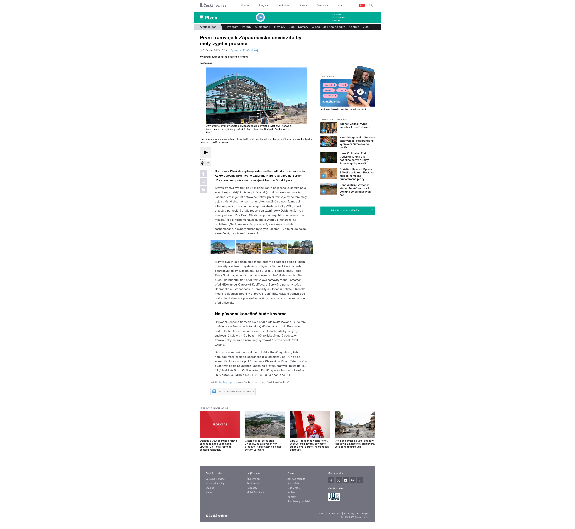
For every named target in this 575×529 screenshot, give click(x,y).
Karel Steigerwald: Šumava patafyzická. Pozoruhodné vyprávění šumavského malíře (357, 142)
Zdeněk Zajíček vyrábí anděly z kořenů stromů (355, 125)
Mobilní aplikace (256, 492)
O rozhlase (322, 5)
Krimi (342, 85)
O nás (316, 26)
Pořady (246, 26)
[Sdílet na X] (203, 181)
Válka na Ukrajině (215, 479)
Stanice (303, 5)
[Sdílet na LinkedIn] (203, 189)
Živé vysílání (329, 96)
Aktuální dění (208, 26)
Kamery (336, 20)
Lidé (292, 26)
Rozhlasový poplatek (299, 501)
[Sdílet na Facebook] (203, 173)
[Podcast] (202, 163)
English (365, 513)
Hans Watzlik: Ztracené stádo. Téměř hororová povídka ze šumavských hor (355, 189)
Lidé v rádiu (294, 488)
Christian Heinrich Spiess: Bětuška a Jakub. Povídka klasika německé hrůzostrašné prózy (357, 174)
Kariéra (291, 492)
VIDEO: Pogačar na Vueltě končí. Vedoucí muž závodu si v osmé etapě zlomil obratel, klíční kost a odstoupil (309, 445)
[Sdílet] (208, 163)
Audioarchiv (338, 17)
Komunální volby (215, 483)
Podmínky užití (351, 513)
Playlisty (279, 26)
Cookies (321, 513)
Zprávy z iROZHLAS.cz (214, 408)
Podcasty (252, 488)
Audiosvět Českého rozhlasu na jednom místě (343, 109)
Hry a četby (328, 85)
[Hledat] (371, 5)
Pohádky (327, 90)
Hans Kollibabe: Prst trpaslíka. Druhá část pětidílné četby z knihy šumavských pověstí (354, 158)
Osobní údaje (334, 513)
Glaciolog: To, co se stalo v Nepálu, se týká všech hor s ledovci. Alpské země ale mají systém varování (263, 445)
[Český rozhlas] (213, 5)
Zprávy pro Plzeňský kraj (244, 50)
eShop (209, 492)
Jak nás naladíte (334, 26)
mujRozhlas (283, 5)
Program (263, 5)
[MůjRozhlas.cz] (206, 63)
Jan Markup (224, 382)
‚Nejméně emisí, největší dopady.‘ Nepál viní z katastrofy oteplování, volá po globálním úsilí (355, 443)
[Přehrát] (205, 152)
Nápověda (293, 483)
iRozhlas (245, 5)
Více (367, 26)
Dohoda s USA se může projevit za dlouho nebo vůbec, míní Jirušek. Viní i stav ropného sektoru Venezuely (218, 445)
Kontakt (354, 26)
